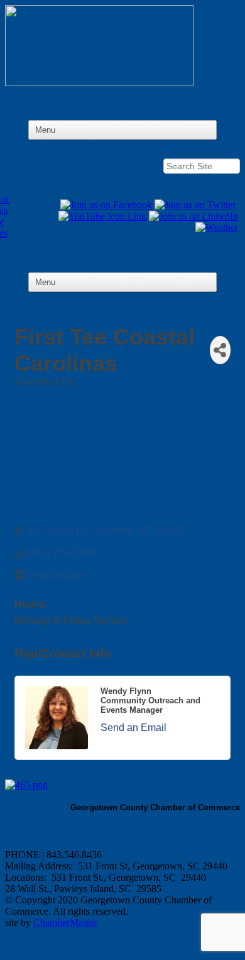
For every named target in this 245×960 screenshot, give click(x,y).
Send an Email (133, 727)
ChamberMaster (65, 922)
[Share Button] (220, 350)
